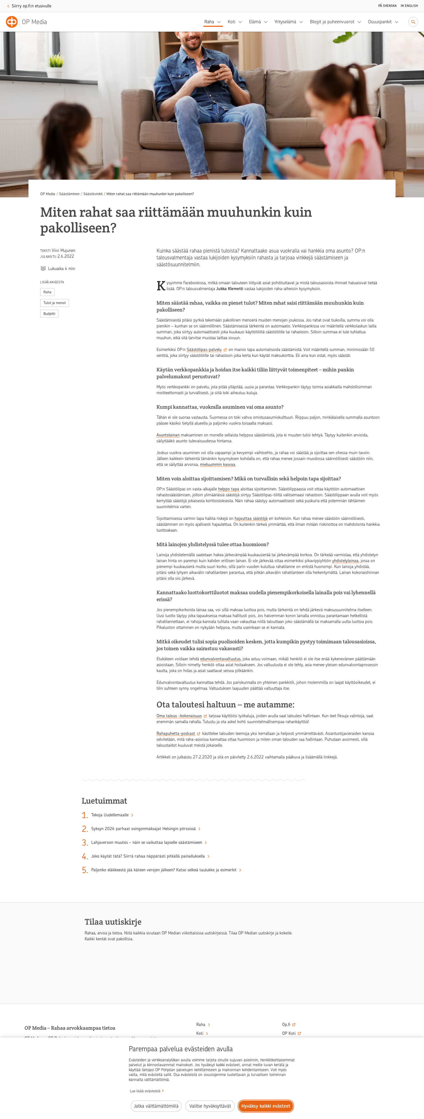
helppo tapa (228, 488)
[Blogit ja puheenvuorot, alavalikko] (360, 22)
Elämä (255, 22)
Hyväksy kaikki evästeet (265, 1106)
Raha (209, 22)
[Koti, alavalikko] (241, 22)
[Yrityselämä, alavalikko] (302, 22)
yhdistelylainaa (345, 560)
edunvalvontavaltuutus (220, 658)
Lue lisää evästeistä (145, 1091)
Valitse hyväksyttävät (210, 1106)
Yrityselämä (285, 22)
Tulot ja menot (54, 303)
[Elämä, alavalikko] (267, 22)
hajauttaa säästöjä (251, 518)
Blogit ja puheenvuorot (332, 22)
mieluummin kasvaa (217, 464)
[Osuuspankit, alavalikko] (398, 22)
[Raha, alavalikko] (220, 22)
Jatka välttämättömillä (156, 1106)
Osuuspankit (380, 22)
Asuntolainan (168, 434)
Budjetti (49, 313)
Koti (231, 22)
